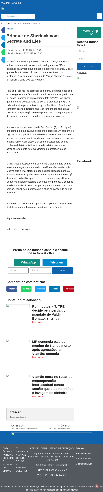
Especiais (8, 458)
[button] (99, 16)
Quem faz (21, 471)
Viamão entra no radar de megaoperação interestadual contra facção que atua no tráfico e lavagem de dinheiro (52, 385)
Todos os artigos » (18, 417)
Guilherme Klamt (84, 464)
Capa (3, 23)
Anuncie (21, 455)
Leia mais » (37, 322)
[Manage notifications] (97, 486)
